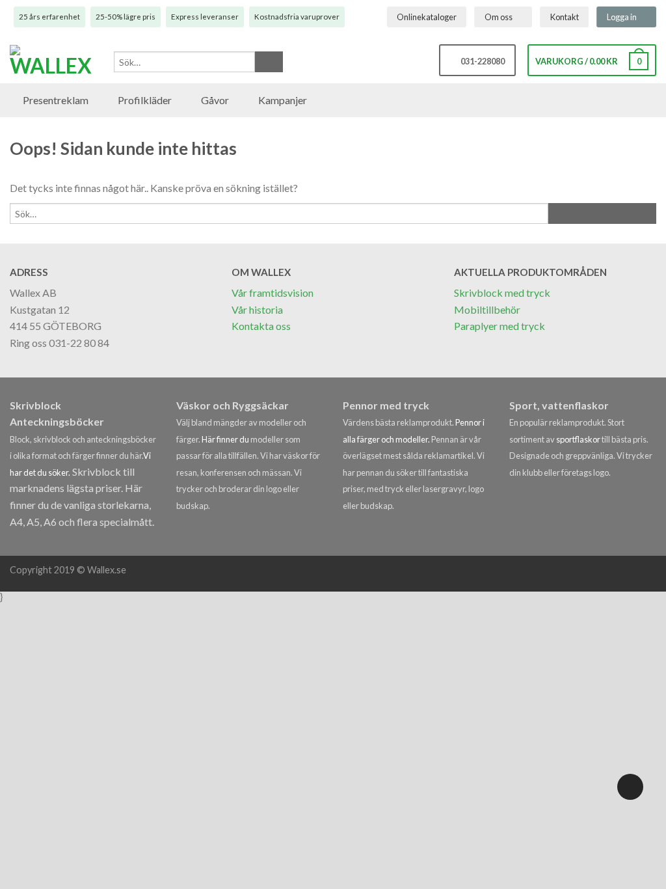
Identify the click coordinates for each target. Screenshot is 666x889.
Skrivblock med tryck (502, 292)
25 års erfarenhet (49, 16)
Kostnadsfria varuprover (297, 16)
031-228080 (481, 61)
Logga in (622, 17)
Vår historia (257, 309)
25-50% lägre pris (125, 16)
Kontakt (564, 17)
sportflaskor (579, 439)
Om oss (499, 17)
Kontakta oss (261, 326)
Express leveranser (205, 16)
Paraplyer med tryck (499, 326)
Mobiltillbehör (487, 309)
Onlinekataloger (427, 17)
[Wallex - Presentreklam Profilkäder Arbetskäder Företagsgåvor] (55, 60)
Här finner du (224, 439)
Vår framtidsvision (272, 292)
